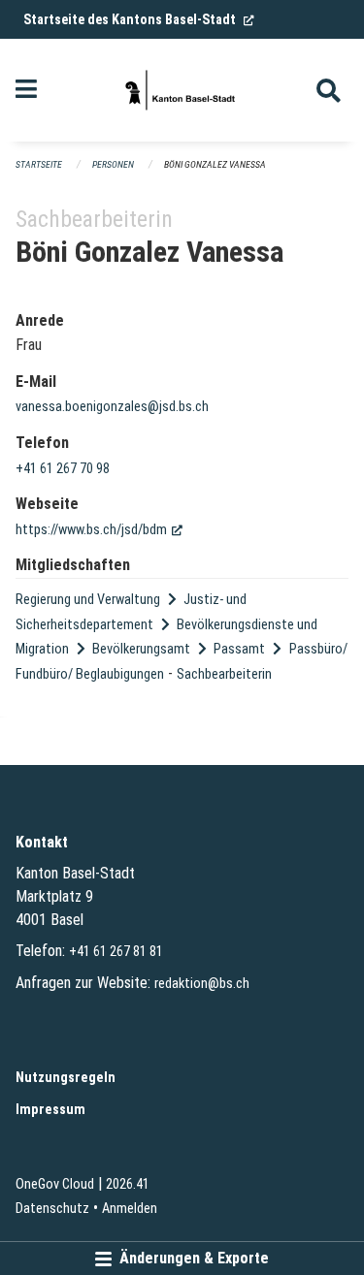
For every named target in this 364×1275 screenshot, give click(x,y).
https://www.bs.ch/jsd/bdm (99, 530)
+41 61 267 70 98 (63, 469)
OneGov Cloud (55, 1184)
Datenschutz (52, 1208)
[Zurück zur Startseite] (181, 90)
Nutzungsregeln (66, 1077)
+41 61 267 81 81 (116, 951)
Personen (113, 164)
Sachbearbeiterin (224, 674)
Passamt (239, 649)
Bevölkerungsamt (141, 649)
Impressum (50, 1109)
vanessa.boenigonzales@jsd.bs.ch (112, 406)
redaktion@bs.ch (201, 983)
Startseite (39, 164)
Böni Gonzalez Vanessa (215, 164)
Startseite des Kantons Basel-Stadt (138, 19)
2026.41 (127, 1184)
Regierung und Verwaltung (88, 599)
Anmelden (129, 1208)
